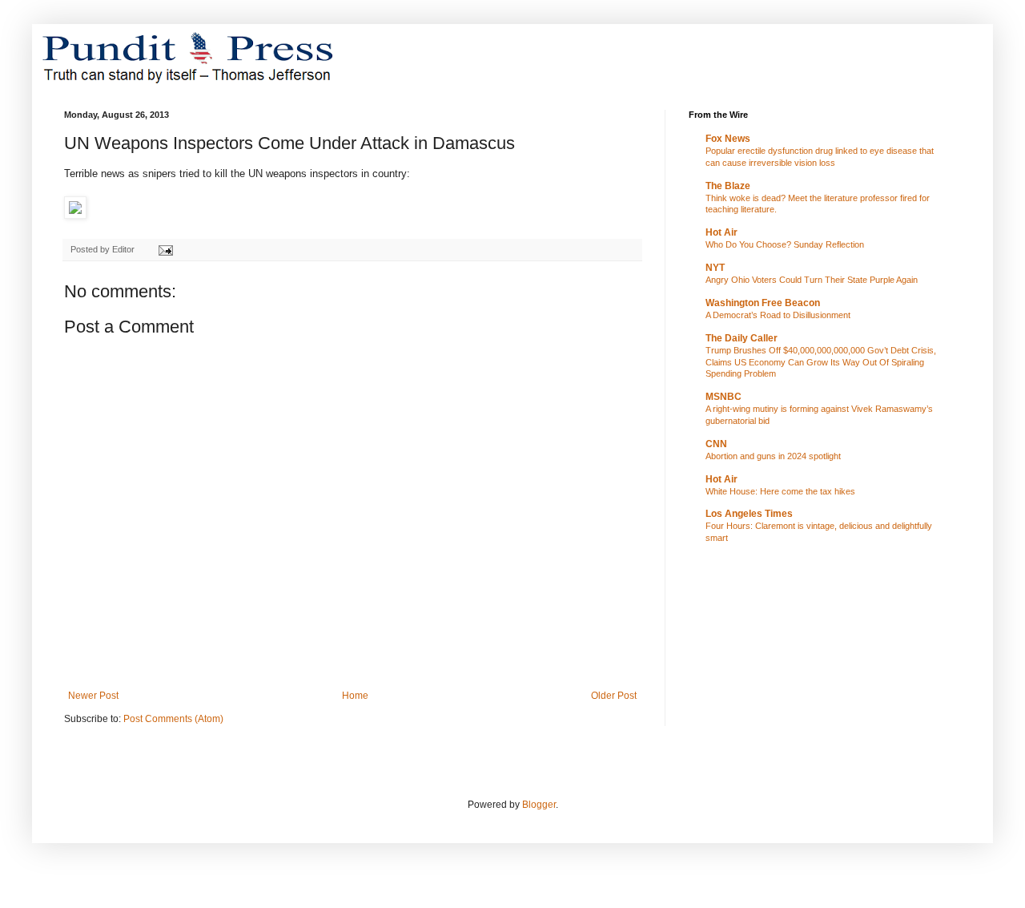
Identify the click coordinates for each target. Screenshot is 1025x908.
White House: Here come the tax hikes (780, 491)
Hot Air (721, 232)
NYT (715, 267)
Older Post (614, 695)
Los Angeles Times (749, 513)
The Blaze (727, 186)
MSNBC (723, 396)
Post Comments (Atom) (173, 718)
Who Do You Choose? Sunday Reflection (784, 244)
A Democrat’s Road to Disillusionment (777, 315)
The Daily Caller (741, 338)
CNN (716, 444)
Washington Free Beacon (762, 303)
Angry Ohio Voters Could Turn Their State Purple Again (811, 280)
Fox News (727, 138)
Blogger (539, 804)
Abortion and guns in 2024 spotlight (773, 456)
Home (355, 695)
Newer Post (93, 695)
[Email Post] (165, 249)
